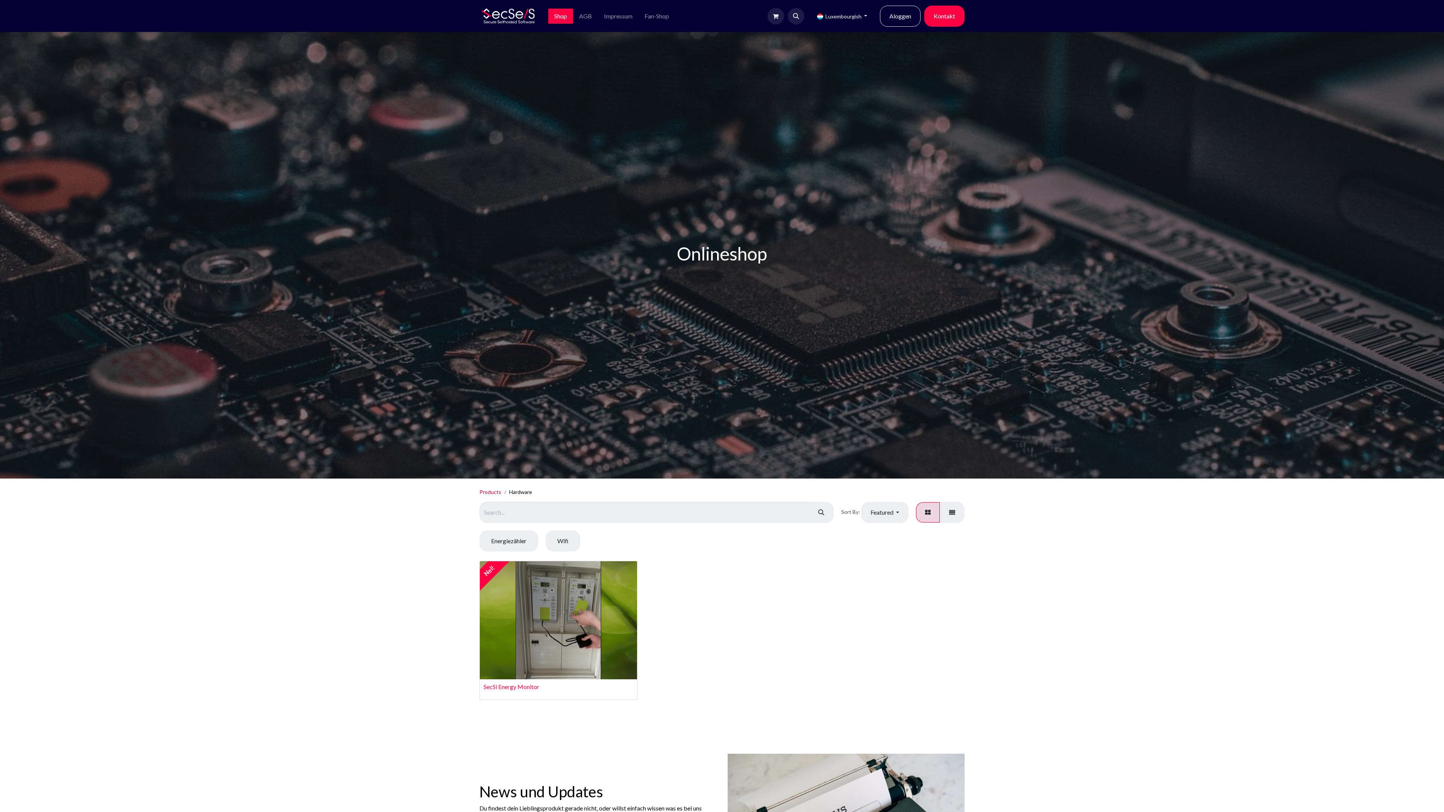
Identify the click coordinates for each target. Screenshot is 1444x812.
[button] (796, 16)
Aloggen (900, 16)
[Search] (821, 512)
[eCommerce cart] (776, 16)
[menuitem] (560, 16)
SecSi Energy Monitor (511, 686)
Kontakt (944, 16)
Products (490, 492)
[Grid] (928, 512)
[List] (952, 512)
